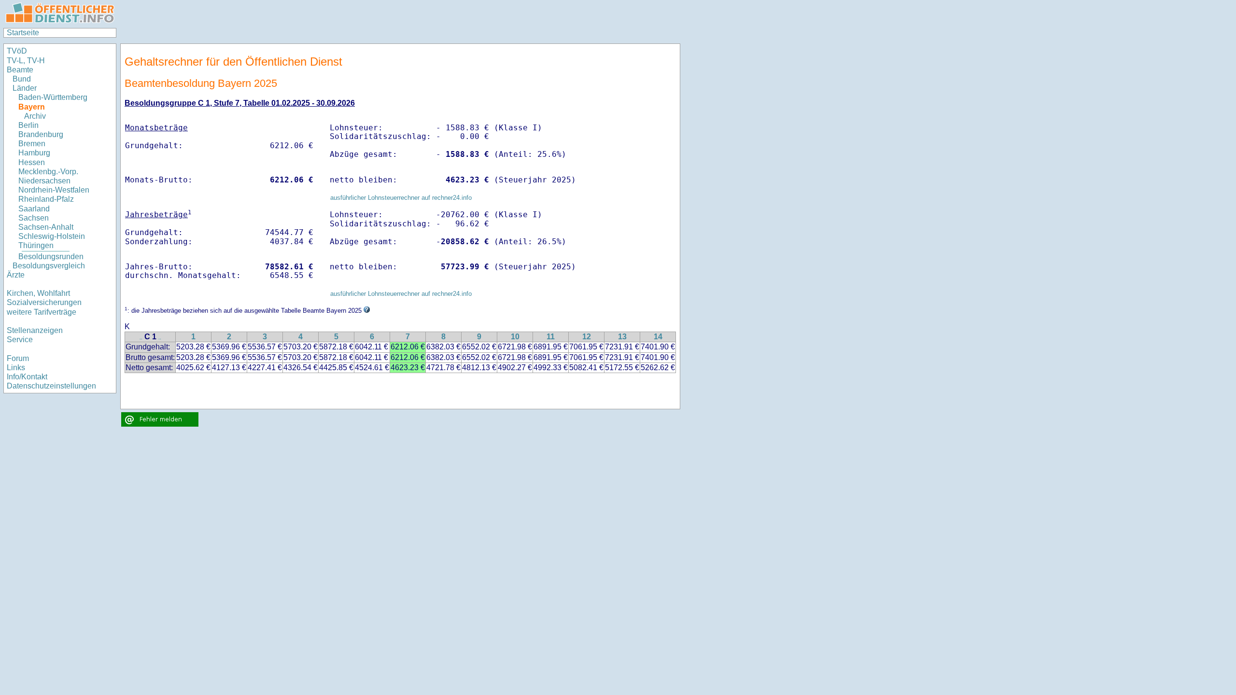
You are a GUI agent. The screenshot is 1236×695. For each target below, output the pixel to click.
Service (20, 339)
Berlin (28, 125)
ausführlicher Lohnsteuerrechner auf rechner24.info (401, 197)
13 (622, 337)
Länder (25, 88)
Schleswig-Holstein (51, 236)
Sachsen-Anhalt (45, 227)
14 (658, 337)
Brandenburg (40, 134)
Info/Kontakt (27, 377)
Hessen (31, 162)
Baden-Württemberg (52, 97)
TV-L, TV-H (26, 60)
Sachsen (33, 218)
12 (586, 337)
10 (515, 337)
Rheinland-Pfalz (46, 199)
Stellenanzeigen (35, 330)
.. (141, 337)
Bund (22, 79)
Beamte (20, 70)
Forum (18, 358)
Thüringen (36, 245)
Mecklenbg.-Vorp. (48, 171)
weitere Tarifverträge (41, 312)
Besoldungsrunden (51, 256)
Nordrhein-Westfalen (53, 190)
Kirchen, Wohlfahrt (38, 293)
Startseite (23, 32)
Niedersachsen (44, 181)
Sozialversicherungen (44, 302)
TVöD (17, 51)
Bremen (31, 143)
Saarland (34, 209)
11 (551, 337)
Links (16, 367)
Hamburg (34, 153)
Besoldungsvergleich (49, 266)
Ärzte (16, 275)
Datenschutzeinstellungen (51, 386)
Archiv (35, 116)
